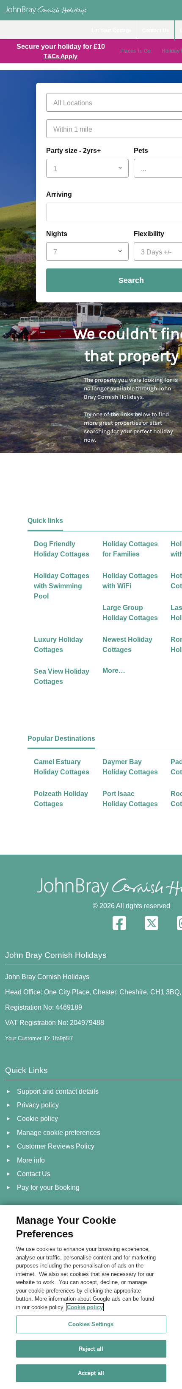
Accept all (91, 1373)
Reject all (91, 1349)
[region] (91, 1297)
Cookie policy (85, 1307)
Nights (56, 233)
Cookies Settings (90, 1324)
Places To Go (135, 51)
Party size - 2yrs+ (73, 150)
